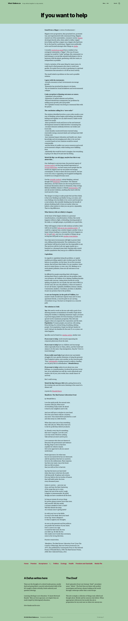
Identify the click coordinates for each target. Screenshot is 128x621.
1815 (53, 234)
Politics (56, 564)
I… (50, 564)
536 (47, 234)
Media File (98, 564)
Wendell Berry (57, 391)
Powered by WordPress (46, 617)
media (76, 46)
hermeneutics (73, 188)
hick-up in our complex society (67, 228)
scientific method (55, 180)
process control (50, 165)
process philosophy (51, 167)
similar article (67, 335)
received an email (57, 50)
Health (71, 564)
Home (26, 564)
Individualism (53, 361)
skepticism (56, 182)
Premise (33, 564)
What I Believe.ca (14, 3)
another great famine (71, 236)
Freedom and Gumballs (84, 564)
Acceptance (43, 564)
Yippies (80, 38)
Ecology (64, 564)
